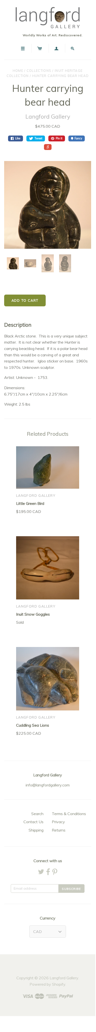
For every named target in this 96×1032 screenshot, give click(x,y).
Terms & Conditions (69, 813)
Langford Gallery (47, 116)
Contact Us (33, 821)
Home (18, 71)
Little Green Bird (30, 503)
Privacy (58, 821)
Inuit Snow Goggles (33, 614)
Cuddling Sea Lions (32, 725)
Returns (58, 830)
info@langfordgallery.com (48, 785)
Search (37, 813)
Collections (39, 71)
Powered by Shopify (47, 984)
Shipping (36, 830)
